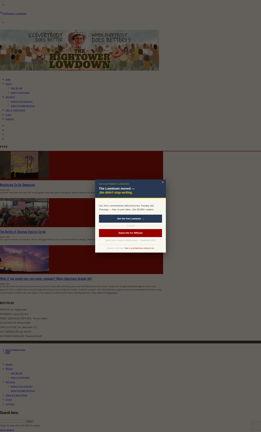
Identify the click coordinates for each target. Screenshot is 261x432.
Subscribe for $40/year (130, 233)
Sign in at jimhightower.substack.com (139, 248)
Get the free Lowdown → (130, 218)
